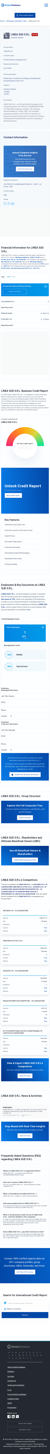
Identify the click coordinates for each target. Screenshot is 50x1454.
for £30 (25, 446)
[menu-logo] (11, 5)
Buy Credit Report (26, 15)
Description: (8, 100)
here (29, 609)
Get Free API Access (25, 1272)
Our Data (10, 1376)
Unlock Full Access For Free (25, 860)
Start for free (15, 291)
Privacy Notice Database (16, 1394)
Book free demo (25, 1423)
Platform (10, 1371)
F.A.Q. (9, 1390)
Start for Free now (25, 169)
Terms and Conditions (15, 1385)
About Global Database (16, 1367)
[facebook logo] (5, 203)
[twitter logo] (8, 203)
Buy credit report (13, 495)
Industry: (7, 85)
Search (25, 1315)
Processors (11, 1407)
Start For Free (25, 1076)
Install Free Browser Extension (27, 774)
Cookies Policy (13, 1399)
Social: (6, 199)
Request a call (25, 1430)
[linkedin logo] (12, 203)
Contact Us (11, 1381)
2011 (14, 277)
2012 (9, 277)
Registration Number (11, 64)
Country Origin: (9, 191)
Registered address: (11, 180)
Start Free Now (25, 817)
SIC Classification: (10, 74)
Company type (9, 55)
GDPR (9, 1403)
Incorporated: (8, 47)
